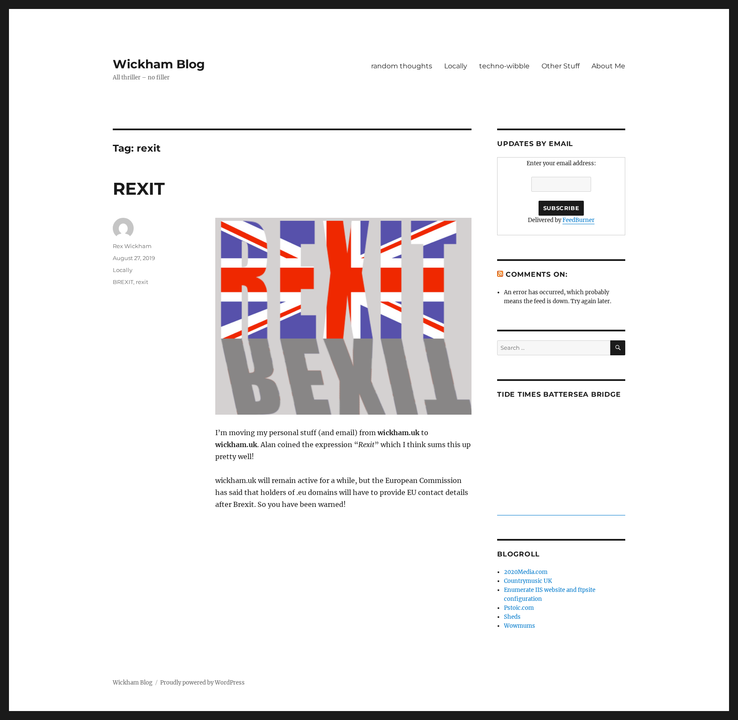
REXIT (139, 188)
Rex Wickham (132, 246)
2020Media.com (526, 572)
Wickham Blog (159, 64)
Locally (455, 66)
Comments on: (537, 274)
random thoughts (401, 66)
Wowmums (519, 625)
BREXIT (123, 281)
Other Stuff (561, 66)
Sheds (512, 616)
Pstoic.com (519, 608)
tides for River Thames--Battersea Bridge (561, 510)
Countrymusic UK (528, 581)
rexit (142, 281)
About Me (608, 66)
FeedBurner (578, 220)
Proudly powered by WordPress (202, 682)
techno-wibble (504, 66)
